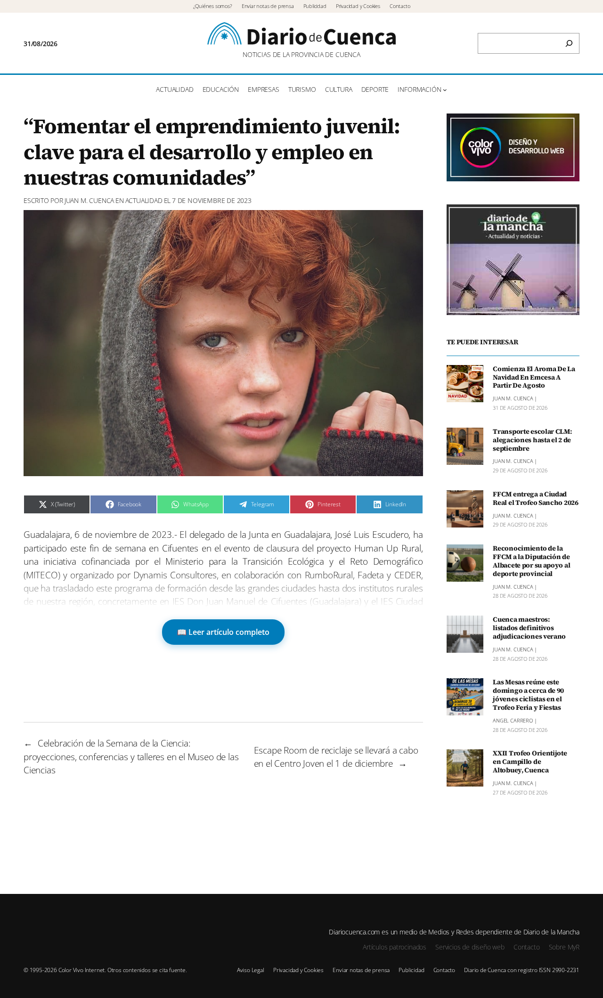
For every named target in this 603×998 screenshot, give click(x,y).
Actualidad (144, 200)
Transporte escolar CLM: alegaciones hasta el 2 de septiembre (532, 440)
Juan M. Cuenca (89, 200)
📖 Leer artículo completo (223, 632)
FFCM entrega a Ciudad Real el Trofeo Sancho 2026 (536, 498)
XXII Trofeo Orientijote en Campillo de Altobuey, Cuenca (530, 762)
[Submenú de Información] (445, 90)
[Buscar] (569, 43)
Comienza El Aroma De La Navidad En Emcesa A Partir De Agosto (534, 377)
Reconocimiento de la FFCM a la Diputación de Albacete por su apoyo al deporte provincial (531, 561)
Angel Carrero (513, 720)
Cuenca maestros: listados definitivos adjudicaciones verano (529, 628)
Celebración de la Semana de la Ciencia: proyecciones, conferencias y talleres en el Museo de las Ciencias (131, 756)
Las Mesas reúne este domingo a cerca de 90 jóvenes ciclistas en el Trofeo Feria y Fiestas (528, 695)
